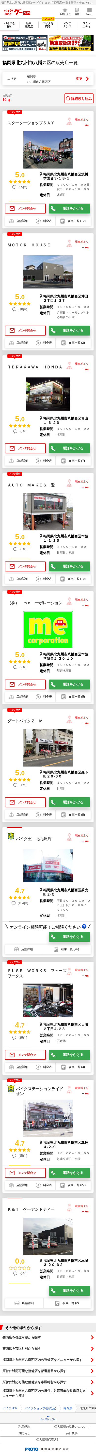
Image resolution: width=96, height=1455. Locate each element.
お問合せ (24, 1433)
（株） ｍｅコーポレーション (35, 603)
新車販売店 (29, 25)
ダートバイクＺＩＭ (25, 721)
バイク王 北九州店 (33, 839)
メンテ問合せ (27, 208)
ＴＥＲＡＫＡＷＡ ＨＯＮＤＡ (35, 367)
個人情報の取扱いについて (72, 1426)
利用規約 (24, 1426)
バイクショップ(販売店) (40, 1408)
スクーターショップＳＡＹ (31, 123)
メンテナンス (67, 25)
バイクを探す (9, 25)
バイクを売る (48, 25)
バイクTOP (9, 1408)
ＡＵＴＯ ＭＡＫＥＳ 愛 (31, 485)
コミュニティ (86, 25)
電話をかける (73, 208)
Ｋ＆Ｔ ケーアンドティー (31, 1209)
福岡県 (68, 1408)
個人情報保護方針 (48, 1439)
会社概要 (72, 1433)
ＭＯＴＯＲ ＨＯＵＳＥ (29, 245)
